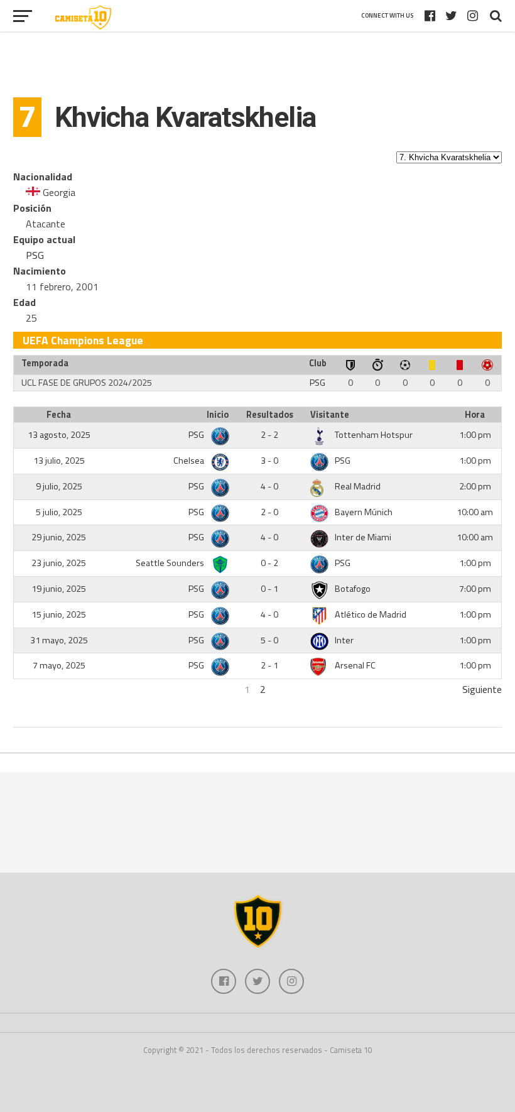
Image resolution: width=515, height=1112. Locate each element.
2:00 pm (475, 486)
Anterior (30, 689)
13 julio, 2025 (59, 460)
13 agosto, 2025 (59, 435)
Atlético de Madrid (370, 614)
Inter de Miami (363, 537)
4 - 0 (269, 486)
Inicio (218, 415)
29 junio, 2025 (58, 537)
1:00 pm (475, 435)
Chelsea (189, 460)
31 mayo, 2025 (59, 640)
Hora (475, 415)
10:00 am (475, 512)
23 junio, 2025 (58, 563)
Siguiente (482, 689)
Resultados (269, 415)
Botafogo (353, 589)
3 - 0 (269, 460)
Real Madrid (358, 486)
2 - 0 (269, 512)
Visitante (329, 415)
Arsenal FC (355, 665)
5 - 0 (269, 640)
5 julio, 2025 (59, 512)
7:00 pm (475, 589)
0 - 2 (269, 563)
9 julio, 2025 (59, 486)
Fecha (58, 415)
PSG (35, 255)
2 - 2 (269, 435)
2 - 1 (269, 665)
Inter (344, 640)
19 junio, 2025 (58, 589)
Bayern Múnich (364, 512)
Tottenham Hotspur (374, 435)
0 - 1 (269, 589)
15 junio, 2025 (58, 614)
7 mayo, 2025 (59, 665)
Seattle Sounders (171, 563)
